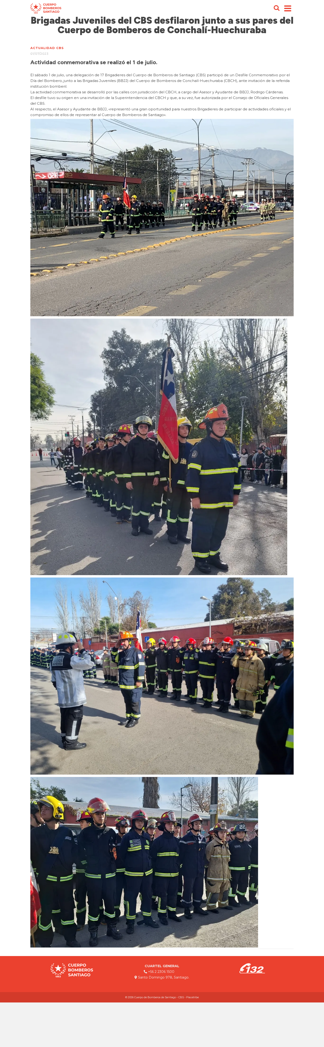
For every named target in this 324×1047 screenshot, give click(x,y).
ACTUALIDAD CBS (47, 48)
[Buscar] (276, 8)
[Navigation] (288, 8)
